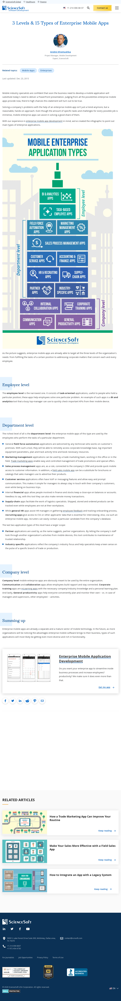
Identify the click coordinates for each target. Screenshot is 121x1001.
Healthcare (30, 2)
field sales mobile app (63, 470)
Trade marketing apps (22, 460)
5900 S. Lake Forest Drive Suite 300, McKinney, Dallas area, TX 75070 (31, 939)
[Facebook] (20, 928)
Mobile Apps (28, 70)
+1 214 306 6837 (14, 946)
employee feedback (73, 510)
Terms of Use (58, 957)
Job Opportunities (25, 957)
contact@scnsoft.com (73, 938)
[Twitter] (12, 928)
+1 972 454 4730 (14, 948)
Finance (43, 2)
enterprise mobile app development (44, 120)
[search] (88, 7)
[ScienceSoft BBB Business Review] (77, 972)
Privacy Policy (42, 957)
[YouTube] (28, 928)
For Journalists (8, 957)
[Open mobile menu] (117, 8)
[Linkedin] (4, 928)
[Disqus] (60, 748)
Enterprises (46, 70)
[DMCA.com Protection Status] (11, 992)
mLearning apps (29, 588)
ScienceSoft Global (13, 2)
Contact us (102, 7)
